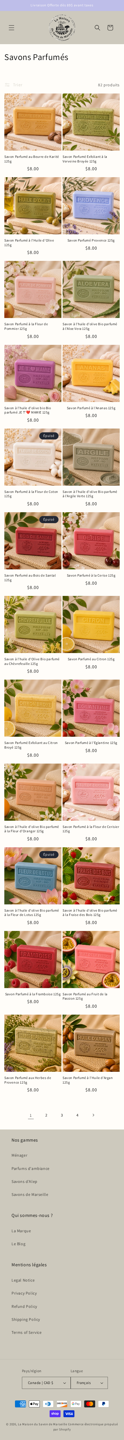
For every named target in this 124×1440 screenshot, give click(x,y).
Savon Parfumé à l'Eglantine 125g (91, 742)
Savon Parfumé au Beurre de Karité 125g (31, 158)
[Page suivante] (93, 1115)
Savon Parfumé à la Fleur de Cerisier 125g (91, 828)
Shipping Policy (26, 1319)
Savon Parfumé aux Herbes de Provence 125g (27, 1080)
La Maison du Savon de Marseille (42, 1424)
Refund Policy (24, 1306)
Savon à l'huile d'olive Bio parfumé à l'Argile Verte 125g (90, 493)
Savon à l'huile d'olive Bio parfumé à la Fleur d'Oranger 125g (31, 828)
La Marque (21, 1230)
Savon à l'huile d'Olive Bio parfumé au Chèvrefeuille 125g (32, 661)
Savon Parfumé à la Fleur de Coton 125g (31, 493)
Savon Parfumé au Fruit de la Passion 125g (85, 996)
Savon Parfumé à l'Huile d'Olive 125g (29, 242)
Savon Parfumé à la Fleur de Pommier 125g (26, 326)
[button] (11, 27)
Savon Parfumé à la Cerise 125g (91, 575)
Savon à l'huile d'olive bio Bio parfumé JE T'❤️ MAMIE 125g (27, 410)
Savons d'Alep (24, 1181)
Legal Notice (23, 1280)
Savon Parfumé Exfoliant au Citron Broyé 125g (31, 744)
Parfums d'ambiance (31, 1168)
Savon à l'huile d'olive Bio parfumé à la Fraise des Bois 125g (90, 912)
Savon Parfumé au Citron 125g (91, 659)
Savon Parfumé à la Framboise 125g (33, 994)
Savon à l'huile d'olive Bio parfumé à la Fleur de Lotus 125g (31, 912)
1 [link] (31, 1115)
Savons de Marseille (30, 1194)
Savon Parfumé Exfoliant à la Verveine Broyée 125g (85, 158)
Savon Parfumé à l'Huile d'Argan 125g (88, 1080)
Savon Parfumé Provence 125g (91, 240)
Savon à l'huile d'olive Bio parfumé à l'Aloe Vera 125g (90, 326)
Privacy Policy (24, 1293)
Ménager (19, 1155)
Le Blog (18, 1243)
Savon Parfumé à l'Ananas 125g (91, 408)
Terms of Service (27, 1332)
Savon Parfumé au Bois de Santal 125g (30, 577)
